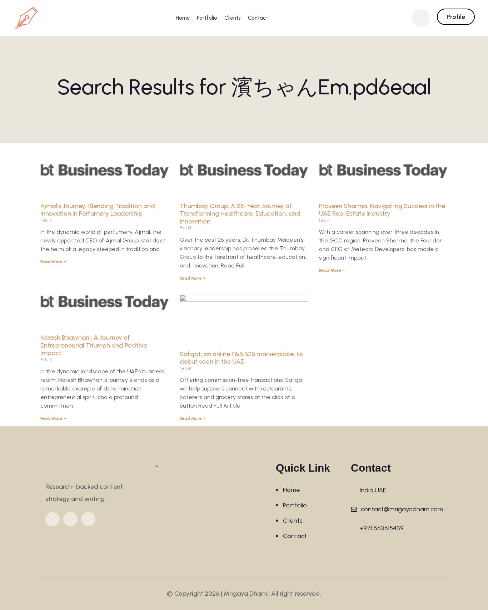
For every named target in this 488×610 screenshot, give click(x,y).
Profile (456, 17)
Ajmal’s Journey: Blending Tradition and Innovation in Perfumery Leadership (97, 210)
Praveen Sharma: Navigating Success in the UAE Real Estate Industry (382, 210)
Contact (258, 18)
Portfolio (207, 18)
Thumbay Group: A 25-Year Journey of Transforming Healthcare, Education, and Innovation (240, 213)
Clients (232, 18)
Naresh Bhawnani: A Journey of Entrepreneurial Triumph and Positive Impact (93, 345)
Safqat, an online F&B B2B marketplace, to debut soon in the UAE (241, 358)
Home (183, 18)
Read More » (53, 261)
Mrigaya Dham (245, 593)
